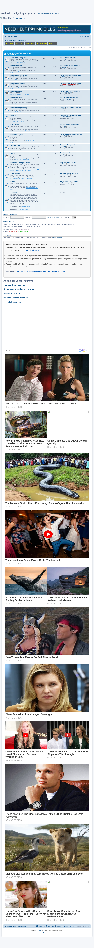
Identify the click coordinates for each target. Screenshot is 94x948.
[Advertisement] (44, 7)
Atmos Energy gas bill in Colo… (70, 107)
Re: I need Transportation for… (70, 145)
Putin (63, 108)
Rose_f (64, 76)
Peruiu (64, 126)
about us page (25, 206)
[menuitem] (16, 36)
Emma (64, 146)
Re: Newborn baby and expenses (70, 75)
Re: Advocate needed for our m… (71, 134)
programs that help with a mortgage (20, 88)
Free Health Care (16, 134)
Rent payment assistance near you (19, 289)
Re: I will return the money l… (69, 181)
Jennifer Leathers (67, 99)
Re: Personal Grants (66, 153)
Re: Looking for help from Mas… (70, 65)
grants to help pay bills (22, 159)
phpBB (40, 930)
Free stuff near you (12, 302)
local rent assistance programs (19, 94)
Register (13, 214)
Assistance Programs (18, 58)
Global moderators (23, 231)
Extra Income (15, 125)
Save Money (15, 174)
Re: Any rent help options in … (70, 91)
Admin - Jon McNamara (69, 84)
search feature (26, 150)
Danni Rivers (66, 116)
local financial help (20, 62)
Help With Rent (16, 91)
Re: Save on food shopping (69, 173)
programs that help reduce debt (19, 72)
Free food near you (12, 293)
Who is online (8, 222)
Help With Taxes (16, 98)
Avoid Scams (19, 18)
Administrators (13, 231)
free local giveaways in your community (24, 169)
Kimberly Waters (67, 92)
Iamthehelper (66, 175)
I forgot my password (53, 217)
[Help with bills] (47, 29)
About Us (13, 193)
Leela (63, 154)
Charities (13, 115)
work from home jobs (29, 131)
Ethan (63, 164)
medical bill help (15, 80)
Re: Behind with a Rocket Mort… (70, 83)
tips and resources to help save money (22, 178)
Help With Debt (16, 66)
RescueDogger (66, 183)
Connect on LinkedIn (56, 271)
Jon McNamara (32, 250)
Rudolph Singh (66, 59)
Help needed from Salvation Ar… (70, 115)
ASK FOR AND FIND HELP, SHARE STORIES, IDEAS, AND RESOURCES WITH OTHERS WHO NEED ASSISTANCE (18, 53)
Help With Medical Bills (19, 75)
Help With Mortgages (18, 83)
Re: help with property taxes (69, 97)
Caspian (64, 67)
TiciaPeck (65, 135)
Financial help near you (14, 285)
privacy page (24, 209)
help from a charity (18, 121)
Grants (12, 153)
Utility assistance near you (15, 298)
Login (5, 214)
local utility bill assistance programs (23, 112)
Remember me (65, 217)
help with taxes (19, 104)
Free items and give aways (20, 163)
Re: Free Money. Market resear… (70, 124)
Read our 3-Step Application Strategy (48, 13)
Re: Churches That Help (68, 57)
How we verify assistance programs (31, 271)
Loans (12, 182)
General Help (15, 145)
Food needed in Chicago (68, 162)
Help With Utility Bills (18, 107)
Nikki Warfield (57, 237)
